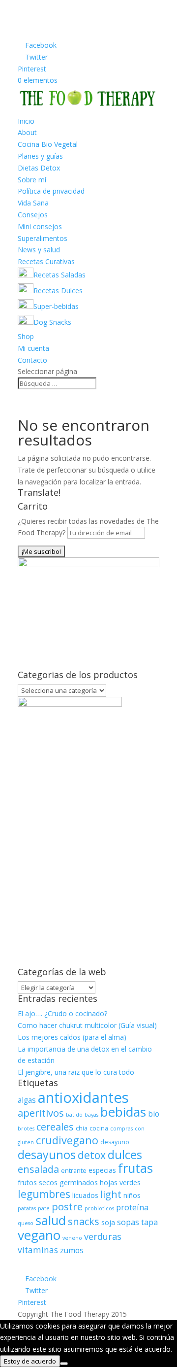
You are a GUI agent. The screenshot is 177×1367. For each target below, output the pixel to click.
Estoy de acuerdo (30, 1361)
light (110, 1194)
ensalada (38, 1169)
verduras (102, 1236)
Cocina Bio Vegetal (48, 144)
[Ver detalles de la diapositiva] (88, 564)
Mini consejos (40, 226)
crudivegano (67, 1140)
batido (74, 1114)
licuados (85, 1195)
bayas (91, 1114)
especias (102, 1170)
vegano (39, 1235)
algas (27, 1100)
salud (50, 1220)
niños (132, 1195)
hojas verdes (120, 1182)
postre (67, 1206)
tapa (149, 1222)
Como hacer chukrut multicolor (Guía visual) (87, 1025)
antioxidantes (83, 1097)
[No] (64, 1363)
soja (108, 1222)
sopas (128, 1222)
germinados (78, 1182)
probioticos (99, 1208)
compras (121, 1128)
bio (153, 1114)
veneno (72, 1237)
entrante (74, 1170)
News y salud (39, 249)
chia (82, 1128)
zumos (72, 1250)
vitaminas (38, 1250)
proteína (132, 1207)
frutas (135, 1168)
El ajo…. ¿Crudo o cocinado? (62, 1013)
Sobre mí (32, 179)
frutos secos (38, 1182)
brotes (26, 1128)
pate (44, 1208)
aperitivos (41, 1113)
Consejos (33, 214)
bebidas (123, 1112)
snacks (83, 1221)
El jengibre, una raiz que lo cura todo (76, 1072)
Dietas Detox (39, 167)
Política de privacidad (51, 191)
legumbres (44, 1194)
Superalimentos (42, 238)
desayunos (47, 1154)
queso (25, 1223)
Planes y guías (40, 156)
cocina (98, 1128)
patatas (27, 1208)
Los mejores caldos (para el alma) (72, 1037)
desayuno (114, 1142)
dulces (125, 1154)
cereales (55, 1126)
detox (92, 1155)
